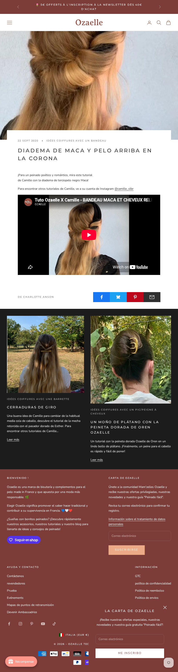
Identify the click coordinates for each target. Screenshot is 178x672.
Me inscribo (130, 653)
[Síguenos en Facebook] (9, 624)
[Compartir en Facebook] (101, 297)
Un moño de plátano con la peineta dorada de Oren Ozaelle (125, 427)
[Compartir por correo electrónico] (152, 297)
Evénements (15, 598)
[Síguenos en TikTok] (54, 624)
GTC (138, 576)
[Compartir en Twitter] (118, 297)
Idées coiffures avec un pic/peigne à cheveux (124, 411)
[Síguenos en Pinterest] (32, 624)
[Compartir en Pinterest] (135, 297)
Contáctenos (15, 576)
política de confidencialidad (153, 583)
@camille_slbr (124, 189)
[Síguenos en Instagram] (20, 624)
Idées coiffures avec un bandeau (76, 140)
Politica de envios (146, 598)
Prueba (11, 591)
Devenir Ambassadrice (22, 612)
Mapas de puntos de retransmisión (30, 605)
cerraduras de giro (32, 407)
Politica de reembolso (149, 591)
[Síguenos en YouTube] (43, 624)
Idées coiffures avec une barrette (38, 399)
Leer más (13, 439)
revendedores (16, 583)
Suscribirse (126, 550)
